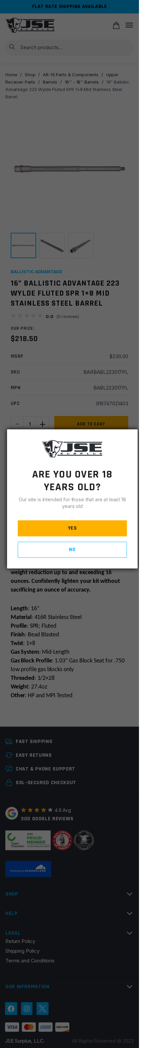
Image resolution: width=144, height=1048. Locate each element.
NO (72, 549)
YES (72, 528)
